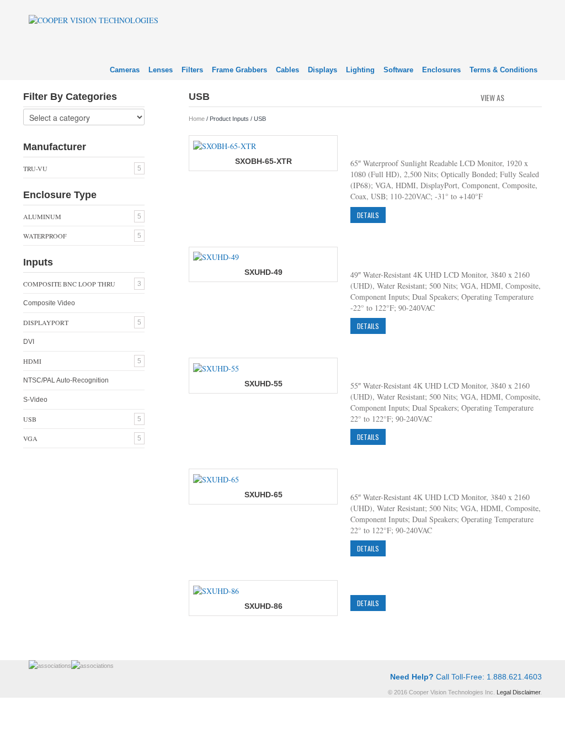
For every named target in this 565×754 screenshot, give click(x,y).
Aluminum (42, 216)
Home (197, 118)
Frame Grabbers (239, 70)
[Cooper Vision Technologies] (93, 19)
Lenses (160, 70)
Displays (322, 70)
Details (368, 215)
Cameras (125, 70)
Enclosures (441, 70)
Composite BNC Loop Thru (69, 283)
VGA (30, 438)
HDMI (32, 361)
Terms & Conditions (503, 70)
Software (398, 70)
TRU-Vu (35, 168)
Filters (192, 70)
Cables (287, 70)
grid (515, 96)
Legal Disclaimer (518, 692)
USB (29, 419)
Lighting (360, 70)
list (534, 96)
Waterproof (45, 235)
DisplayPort (45, 322)
